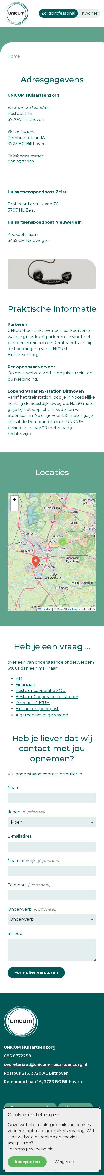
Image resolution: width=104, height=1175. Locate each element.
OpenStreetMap (67, 609)
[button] (36, 562)
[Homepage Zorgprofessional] (16, 13)
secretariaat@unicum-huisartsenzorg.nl (45, 1064)
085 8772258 (17, 1056)
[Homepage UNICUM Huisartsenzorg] (52, 1021)
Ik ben (14, 812)
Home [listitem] (14, 56)
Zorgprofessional (58, 13)
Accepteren (27, 1161)
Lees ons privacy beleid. (31, 1149)
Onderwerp (20, 909)
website (34, 373)
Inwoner (89, 13)
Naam (13, 787)
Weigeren (64, 1161)
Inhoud (15, 933)
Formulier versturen (36, 972)
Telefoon (17, 885)
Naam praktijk (22, 860)
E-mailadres (19, 836)
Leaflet (46, 609)
